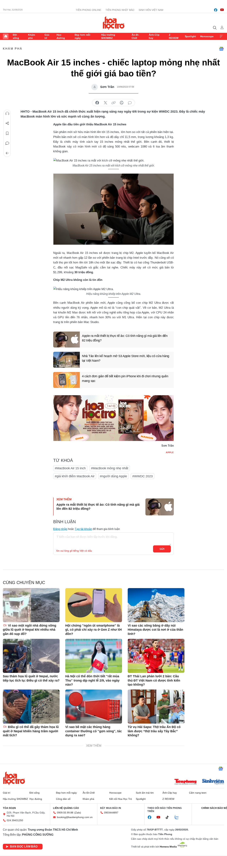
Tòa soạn (9, 808)
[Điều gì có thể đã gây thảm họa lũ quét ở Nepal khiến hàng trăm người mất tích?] (31, 707)
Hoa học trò (14, 778)
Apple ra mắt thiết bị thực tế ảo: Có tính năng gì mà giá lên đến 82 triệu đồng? (125, 338)
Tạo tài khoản (83, 528)
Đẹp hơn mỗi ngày (82, 36)
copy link (113, 102)
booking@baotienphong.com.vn (75, 817)
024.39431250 (15, 820)
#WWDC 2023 (142, 476)
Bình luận (7, 143)
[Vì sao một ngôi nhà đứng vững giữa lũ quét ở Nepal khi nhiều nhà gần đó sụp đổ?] (31, 605)
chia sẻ (97, 102)
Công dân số (63, 798)
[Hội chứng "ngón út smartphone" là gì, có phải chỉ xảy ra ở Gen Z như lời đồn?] (93, 605)
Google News (221, 49)
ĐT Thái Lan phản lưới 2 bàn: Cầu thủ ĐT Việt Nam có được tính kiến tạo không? (154, 680)
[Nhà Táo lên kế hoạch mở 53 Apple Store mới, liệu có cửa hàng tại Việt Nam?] (66, 360)
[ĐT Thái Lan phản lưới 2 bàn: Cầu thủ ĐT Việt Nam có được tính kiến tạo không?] (156, 656)
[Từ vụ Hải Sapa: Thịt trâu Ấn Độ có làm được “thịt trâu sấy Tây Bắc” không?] (156, 707)
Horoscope (207, 36)
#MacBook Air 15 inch (70, 468)
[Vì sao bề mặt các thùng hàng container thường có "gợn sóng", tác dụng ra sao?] (93, 707)
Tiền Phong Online (88, 10)
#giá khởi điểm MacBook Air (75, 476)
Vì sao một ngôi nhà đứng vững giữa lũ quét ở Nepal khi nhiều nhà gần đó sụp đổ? (29, 630)
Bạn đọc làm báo (23, 846)
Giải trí (47, 36)
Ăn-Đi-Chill (135, 36)
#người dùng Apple (113, 476)
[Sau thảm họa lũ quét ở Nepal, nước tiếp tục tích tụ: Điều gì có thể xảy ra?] (31, 656)
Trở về (7, 153)
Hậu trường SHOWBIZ (108, 36)
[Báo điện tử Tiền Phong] (185, 782)
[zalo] (178, 817)
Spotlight (190, 36)
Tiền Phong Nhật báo (120, 10)
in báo (121, 102)
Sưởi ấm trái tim (145, 792)
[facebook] (216, 10)
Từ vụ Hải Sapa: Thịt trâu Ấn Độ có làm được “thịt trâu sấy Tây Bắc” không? (154, 731)
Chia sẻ (7, 123)
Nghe (7, 113)
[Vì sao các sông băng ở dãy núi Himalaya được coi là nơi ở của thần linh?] (156, 605)
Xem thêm (221, 36)
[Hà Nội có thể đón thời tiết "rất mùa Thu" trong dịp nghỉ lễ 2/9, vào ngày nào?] (93, 656)
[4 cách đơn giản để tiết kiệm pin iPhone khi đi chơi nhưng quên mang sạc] (66, 380)
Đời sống (16, 36)
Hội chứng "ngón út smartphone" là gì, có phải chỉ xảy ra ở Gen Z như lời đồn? (93, 630)
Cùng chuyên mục (24, 582)
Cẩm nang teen (197, 792)
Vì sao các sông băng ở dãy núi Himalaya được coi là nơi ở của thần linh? (155, 630)
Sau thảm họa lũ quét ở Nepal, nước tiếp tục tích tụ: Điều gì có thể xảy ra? (31, 678)
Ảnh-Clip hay (154, 36)
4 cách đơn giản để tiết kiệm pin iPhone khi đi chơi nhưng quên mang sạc (125, 378)
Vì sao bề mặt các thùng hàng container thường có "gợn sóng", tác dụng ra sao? (93, 731)
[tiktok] (169, 817)
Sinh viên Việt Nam (151, 10)
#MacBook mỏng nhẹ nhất (109, 468)
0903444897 (111, 812)
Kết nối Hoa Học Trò (120, 798)
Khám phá (31, 36)
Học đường (61, 36)
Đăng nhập (60, 528)
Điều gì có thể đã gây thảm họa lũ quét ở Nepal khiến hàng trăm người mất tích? (31, 731)
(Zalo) (77, 812)
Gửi (162, 548)
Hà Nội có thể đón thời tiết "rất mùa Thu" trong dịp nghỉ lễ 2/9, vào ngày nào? (92, 680)
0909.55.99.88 (65, 812)
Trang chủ (6, 36)
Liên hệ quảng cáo (66, 808)
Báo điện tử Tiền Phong (114, 23)
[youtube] (222, 10)
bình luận (129, 102)
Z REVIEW (173, 36)
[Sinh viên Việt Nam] (213, 782)
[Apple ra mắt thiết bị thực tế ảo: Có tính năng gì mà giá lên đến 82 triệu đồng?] (66, 340)
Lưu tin (7, 133)
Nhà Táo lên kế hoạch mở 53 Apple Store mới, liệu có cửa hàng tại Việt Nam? (125, 358)
